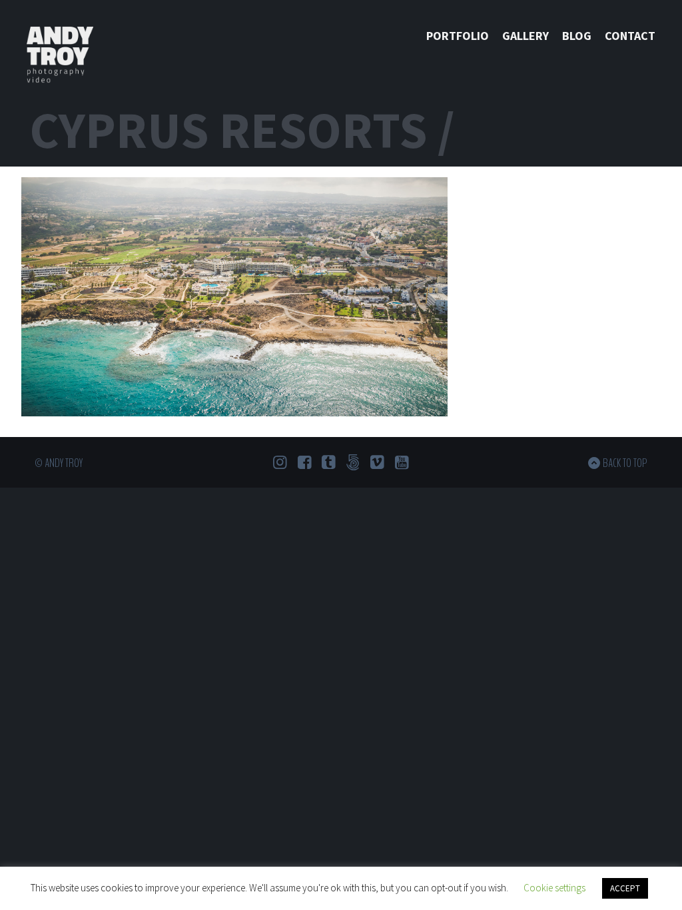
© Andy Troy (59, 463)
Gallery (525, 35)
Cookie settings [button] (554, 887)
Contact (630, 35)
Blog (576, 35)
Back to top (625, 463)
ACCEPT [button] (625, 888)
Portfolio (457, 35)
